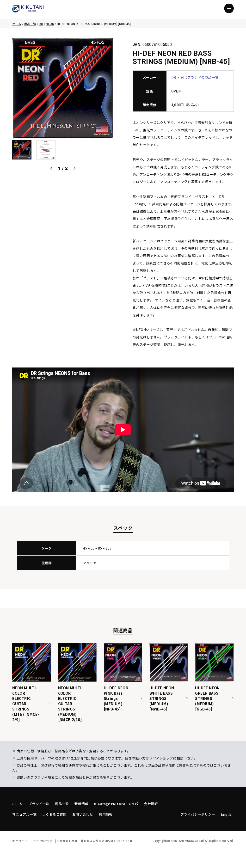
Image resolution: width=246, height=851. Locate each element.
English (227, 814)
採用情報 (106, 814)
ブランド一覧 (38, 803)
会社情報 (151, 803)
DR (41, 24)
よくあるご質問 (54, 814)
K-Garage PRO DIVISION (114, 803)
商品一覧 (30, 24)
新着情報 (81, 803)
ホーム (16, 24)
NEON (50, 24)
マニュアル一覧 (24, 814)
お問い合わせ (82, 814)
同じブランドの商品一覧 (199, 77)
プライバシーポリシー (197, 814)
